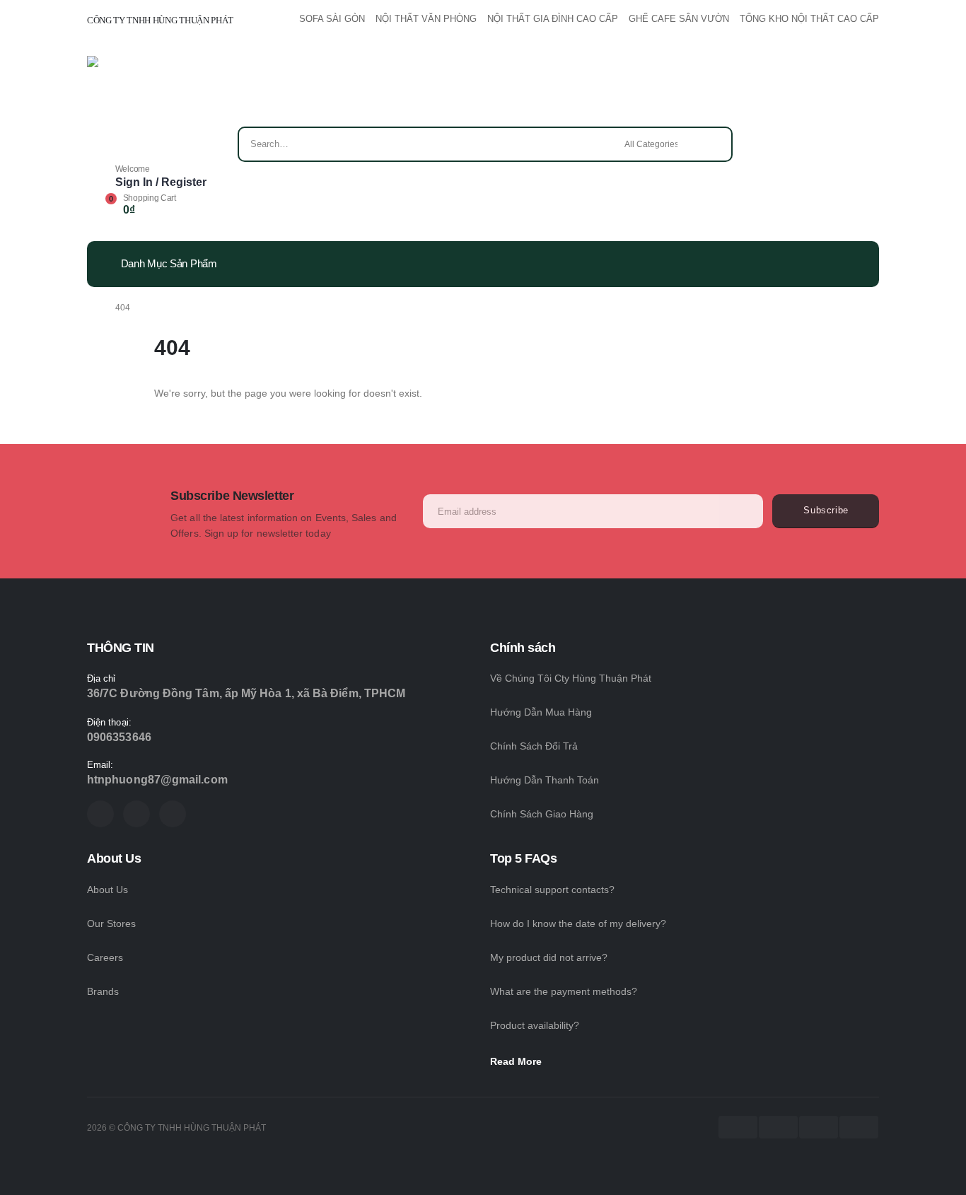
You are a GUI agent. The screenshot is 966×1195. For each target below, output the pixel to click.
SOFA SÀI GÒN (332, 18)
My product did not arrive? (548, 957)
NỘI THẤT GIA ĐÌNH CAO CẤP (552, 18)
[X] (136, 813)
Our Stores (111, 923)
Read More (517, 1061)
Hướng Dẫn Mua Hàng (541, 712)
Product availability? (534, 1025)
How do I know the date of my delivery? (578, 923)
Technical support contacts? (552, 889)
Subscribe (826, 510)
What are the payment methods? (563, 991)
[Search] (712, 144)
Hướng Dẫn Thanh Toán (544, 780)
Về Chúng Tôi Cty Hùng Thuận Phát (570, 678)
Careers (105, 957)
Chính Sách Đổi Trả (534, 746)
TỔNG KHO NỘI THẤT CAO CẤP (809, 18)
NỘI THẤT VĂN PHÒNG (426, 18)
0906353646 (119, 737)
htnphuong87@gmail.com (157, 780)
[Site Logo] (127, 91)
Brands (103, 991)
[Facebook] (100, 813)
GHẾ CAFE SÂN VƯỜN (679, 18)
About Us (107, 889)
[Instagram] (172, 813)
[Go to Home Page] (91, 307)
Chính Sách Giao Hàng (541, 814)
